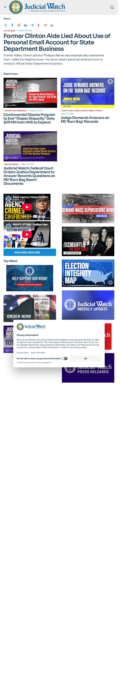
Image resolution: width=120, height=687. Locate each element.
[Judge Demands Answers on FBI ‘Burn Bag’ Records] (87, 93)
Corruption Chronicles (16, 110)
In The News (10, 31)
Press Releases (11, 164)
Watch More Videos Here (27, 252)
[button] (5, 7)
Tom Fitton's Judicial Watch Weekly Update (82, 110)
